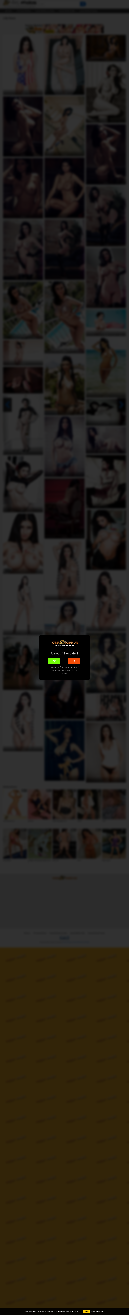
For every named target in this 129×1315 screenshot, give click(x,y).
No (74, 661)
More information (97, 1311)
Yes (54, 661)
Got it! (86, 1311)
